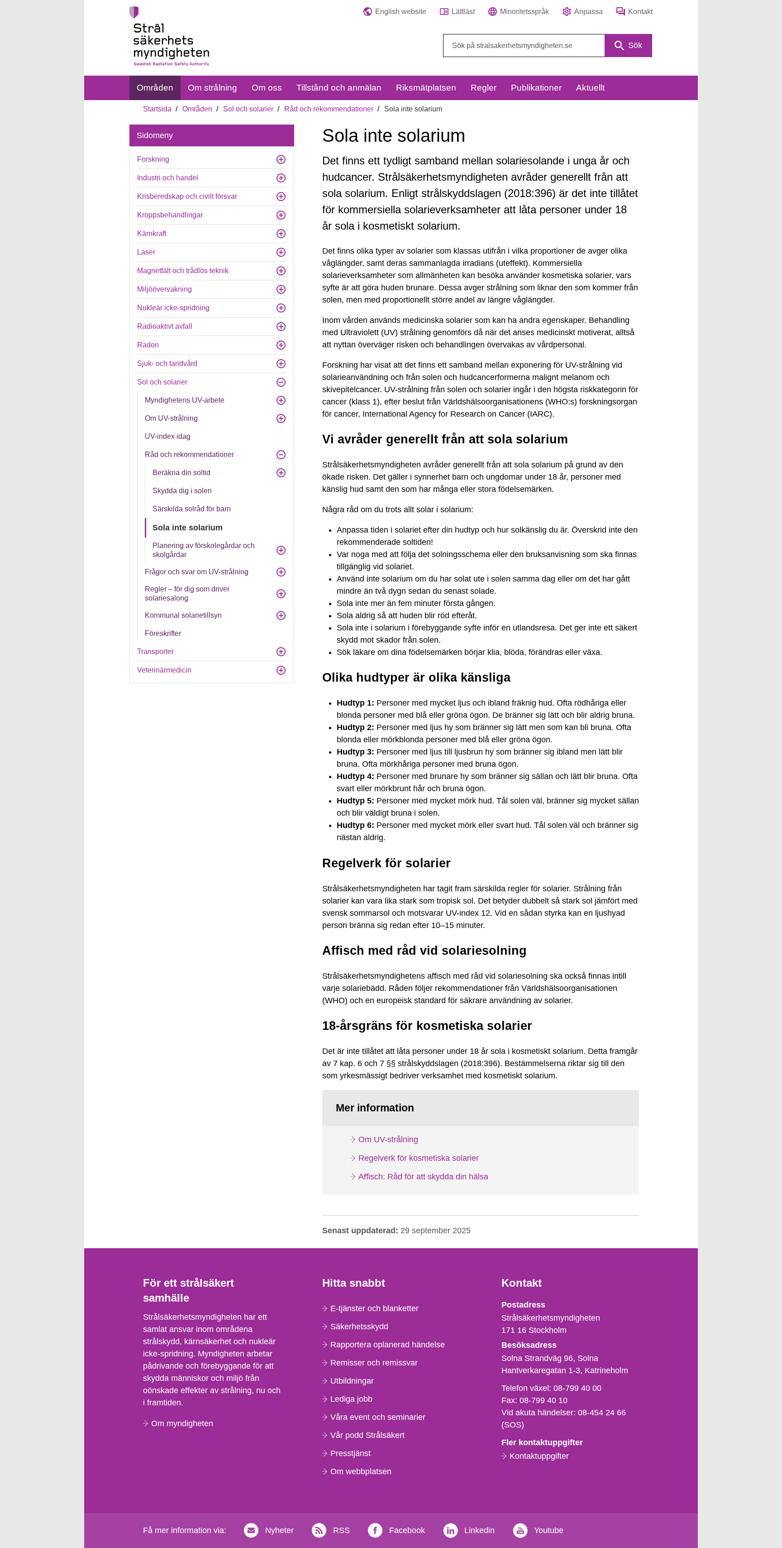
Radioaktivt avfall (164, 326)
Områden (197, 109)
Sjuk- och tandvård (167, 363)
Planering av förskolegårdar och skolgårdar (204, 550)
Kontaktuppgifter (539, 1456)
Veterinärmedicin (164, 670)
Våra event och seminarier (377, 1417)
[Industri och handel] (281, 178)
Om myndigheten (182, 1423)
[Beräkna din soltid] (281, 472)
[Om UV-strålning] (281, 418)
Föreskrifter (163, 633)
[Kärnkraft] (281, 233)
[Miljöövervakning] (281, 289)
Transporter (155, 651)
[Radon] (281, 345)
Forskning (153, 159)
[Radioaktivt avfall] (281, 326)
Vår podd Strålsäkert (367, 1435)
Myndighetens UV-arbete (184, 400)
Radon (148, 345)
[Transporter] (281, 651)
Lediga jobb (351, 1399)
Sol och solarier (248, 109)
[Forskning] (281, 159)
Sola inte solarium (188, 527)
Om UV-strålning (171, 418)
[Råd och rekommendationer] (281, 454)
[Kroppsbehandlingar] (281, 215)
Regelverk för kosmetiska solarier (418, 1158)
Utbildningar (352, 1380)
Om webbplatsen (360, 1471)
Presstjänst (350, 1453)
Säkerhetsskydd (359, 1326)
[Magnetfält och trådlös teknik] (281, 270)
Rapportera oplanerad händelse (387, 1344)
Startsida (157, 109)
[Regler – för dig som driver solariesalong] (281, 593)
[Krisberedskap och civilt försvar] (281, 196)
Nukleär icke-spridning (173, 308)
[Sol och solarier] (281, 382)
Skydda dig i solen (182, 491)
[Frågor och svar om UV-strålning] (281, 572)
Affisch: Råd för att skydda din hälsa (423, 1176)
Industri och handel (167, 178)
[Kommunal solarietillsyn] (281, 615)
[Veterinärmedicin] (281, 670)
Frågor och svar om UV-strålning (196, 572)
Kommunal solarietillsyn (183, 615)
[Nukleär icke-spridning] (281, 308)
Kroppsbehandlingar (170, 215)
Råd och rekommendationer (328, 109)
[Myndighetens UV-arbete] (281, 400)
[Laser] (281, 252)
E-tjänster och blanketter (374, 1308)
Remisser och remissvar (374, 1362)
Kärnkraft (151, 233)
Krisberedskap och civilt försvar (187, 196)
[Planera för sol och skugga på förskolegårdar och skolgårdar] (281, 550)
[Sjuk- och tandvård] (281, 363)
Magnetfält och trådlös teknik (183, 270)
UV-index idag (168, 436)
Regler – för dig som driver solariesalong (187, 593)
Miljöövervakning (164, 289)
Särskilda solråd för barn (192, 509)
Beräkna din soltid (181, 472)
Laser (146, 252)
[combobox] (547, 45)
